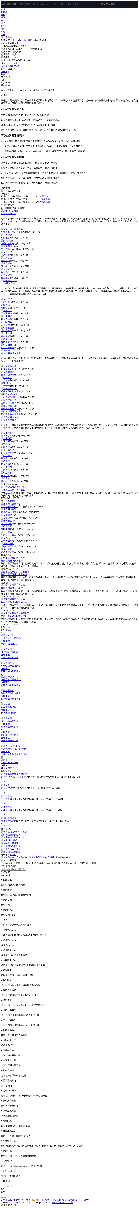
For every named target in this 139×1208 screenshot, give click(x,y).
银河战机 (5, 272)
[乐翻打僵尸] (7, 543)
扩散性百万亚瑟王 (9, 414)
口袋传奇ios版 (7, 403)
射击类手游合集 (8, 213)
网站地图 (56, 1200)
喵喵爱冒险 (6, 693)
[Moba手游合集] (9, 280)
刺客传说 (5, 447)
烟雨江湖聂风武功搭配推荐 (14, 574)
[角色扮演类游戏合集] (12, 350)
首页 (3, 9)
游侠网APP (113, 4)
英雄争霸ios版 (7, 391)
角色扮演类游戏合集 (11, 353)
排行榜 (4, 26)
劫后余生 (5, 458)
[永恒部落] (6, 846)
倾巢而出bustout (8, 249)
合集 (3, 20)
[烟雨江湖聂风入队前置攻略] (15, 613)
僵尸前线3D (6, 523)
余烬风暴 (5, 721)
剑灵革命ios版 (7, 369)
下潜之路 (5, 470)
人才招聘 (25, 1200)
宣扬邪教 (84, 863)
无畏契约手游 (7, 518)
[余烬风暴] (6, 718)
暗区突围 (5, 529)
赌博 (18, 863)
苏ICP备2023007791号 (62, 1202)
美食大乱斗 (6, 638)
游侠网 (7, 4)
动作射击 (27, 40)
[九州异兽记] (7, 677)
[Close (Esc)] (2, 1195)
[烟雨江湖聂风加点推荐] (13, 585)
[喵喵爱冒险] (7, 690)
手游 (69, 4)
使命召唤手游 (7, 512)
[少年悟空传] (7, 663)
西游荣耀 (16, 852)
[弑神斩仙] (6, 843)
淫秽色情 (8, 863)
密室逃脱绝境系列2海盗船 (13, 777)
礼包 (3, 23)
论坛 (49, 4)
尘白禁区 (5, 535)
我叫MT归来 (21, 832)
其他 (94, 863)
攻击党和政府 (53, 863)
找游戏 (4, 12)
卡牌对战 (16, 638)
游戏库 (35, 4)
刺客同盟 (5, 441)
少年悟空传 (6, 666)
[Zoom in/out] (8, 1195)
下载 (21, 4)
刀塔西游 (5, 325)
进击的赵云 (19, 837)
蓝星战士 (5, 481)
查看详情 (44, 196)
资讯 (14, 4)
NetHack (5, 386)
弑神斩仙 (16, 843)
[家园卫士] (6, 732)
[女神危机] (6, 649)
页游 (76, 4)
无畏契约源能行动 (9, 506)
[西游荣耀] (6, 852)
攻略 (42, 4)
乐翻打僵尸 (6, 546)
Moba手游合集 (8, 283)
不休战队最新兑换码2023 (13, 490)
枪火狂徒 (5, 464)
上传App (5, 71)
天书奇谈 (5, 762)
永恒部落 (16, 846)
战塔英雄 (5, 342)
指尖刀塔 (5, 319)
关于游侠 (5, 1200)
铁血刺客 (5, 475)
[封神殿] (5, 704)
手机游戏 (16, 40)
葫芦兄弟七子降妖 (9, 749)
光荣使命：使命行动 (11, 232)
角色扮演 (16, 693)
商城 (56, 4)
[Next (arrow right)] (5, 1197)
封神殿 (4, 707)
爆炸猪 (4, 308)
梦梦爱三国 (6, 330)
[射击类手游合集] (9, 211)
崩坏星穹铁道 (7, 821)
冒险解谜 (16, 666)
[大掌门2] (6, 840)
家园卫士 (5, 735)
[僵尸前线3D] (8, 521)
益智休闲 (14, 762)
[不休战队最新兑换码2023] (14, 487)
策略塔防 (16, 679)
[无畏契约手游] (8, 515)
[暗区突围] (6, 526)
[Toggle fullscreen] (5, 1195)
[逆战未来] (6, 549)
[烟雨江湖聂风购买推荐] (13, 558)
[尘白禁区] (6, 532)
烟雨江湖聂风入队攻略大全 (14, 602)
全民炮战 (5, 238)
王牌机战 (5, 260)
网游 (62, 4)
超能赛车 (5, 810)
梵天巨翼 (16, 834)
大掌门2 (14, 840)
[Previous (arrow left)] (2, 1197)
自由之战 (5, 336)
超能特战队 (6, 243)
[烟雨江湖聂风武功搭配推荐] (15, 571)
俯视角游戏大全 (8, 420)
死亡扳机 (5, 266)
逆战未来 (5, 552)
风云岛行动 (6, 453)
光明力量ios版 (7, 408)
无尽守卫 (5, 255)
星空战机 (5, 278)
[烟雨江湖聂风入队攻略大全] (15, 599)
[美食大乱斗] (7, 635)
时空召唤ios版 (7, 347)
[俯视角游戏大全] (9, 417)
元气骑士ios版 (7, 541)
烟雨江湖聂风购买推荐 (12, 560)
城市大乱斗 (6, 436)
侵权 (33, 863)
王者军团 (5, 313)
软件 (3, 14)
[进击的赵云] (7, 837)
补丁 (28, 4)
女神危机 (5, 652)
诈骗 (26, 863)
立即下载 (5, 641)
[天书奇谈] (6, 760)
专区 (3, 34)
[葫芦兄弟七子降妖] (11, 746)
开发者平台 (6, 37)
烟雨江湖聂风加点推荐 (12, 588)
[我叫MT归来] (8, 832)
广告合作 (15, 1200)
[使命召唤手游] (8, 509)
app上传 (85, 1200)
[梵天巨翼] (6, 834)
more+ (17, 484)
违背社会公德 (69, 863)
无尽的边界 (6, 375)
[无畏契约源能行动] (11, 503)
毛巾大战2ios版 (8, 397)
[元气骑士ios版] (9, 538)
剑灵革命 (5, 380)
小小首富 (5, 799)
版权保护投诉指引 (71, 1200)
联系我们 (46, 1200)
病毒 (41, 863)
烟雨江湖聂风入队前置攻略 (14, 616)
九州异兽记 (6, 679)
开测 (3, 17)
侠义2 (4, 788)
